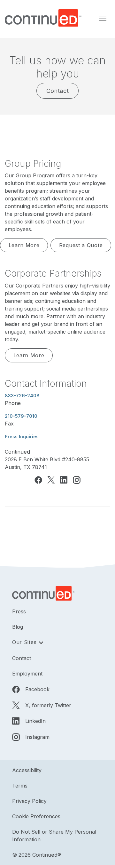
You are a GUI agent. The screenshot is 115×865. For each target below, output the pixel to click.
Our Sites (24, 642)
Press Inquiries (22, 436)
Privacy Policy (29, 801)
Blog (17, 627)
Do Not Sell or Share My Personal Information (54, 836)
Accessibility (27, 770)
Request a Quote (81, 245)
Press (19, 611)
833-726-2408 (22, 395)
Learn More (24, 245)
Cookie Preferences (36, 816)
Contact (57, 90)
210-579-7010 (21, 416)
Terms (19, 785)
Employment (27, 673)
